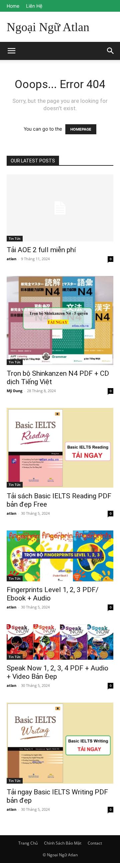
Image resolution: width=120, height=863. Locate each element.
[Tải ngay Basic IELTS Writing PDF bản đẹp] (60, 743)
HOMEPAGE (80, 129)
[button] (110, 51)
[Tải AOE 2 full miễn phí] (60, 207)
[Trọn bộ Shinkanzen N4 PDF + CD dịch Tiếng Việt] (60, 320)
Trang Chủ (28, 843)
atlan (11, 258)
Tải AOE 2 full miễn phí (41, 250)
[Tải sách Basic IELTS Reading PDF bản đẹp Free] (60, 448)
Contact (95, 843)
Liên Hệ (34, 6)
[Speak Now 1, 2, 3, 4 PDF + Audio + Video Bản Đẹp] (60, 642)
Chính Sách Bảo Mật (62, 843)
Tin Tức (15, 238)
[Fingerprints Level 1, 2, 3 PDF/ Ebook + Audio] (60, 555)
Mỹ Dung (14, 390)
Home (13, 6)
